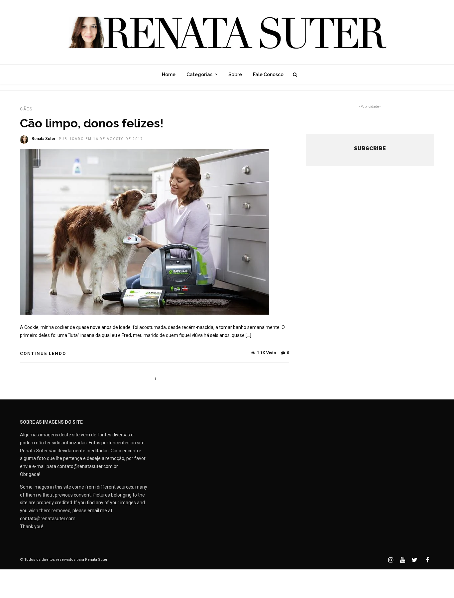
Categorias (199, 74)
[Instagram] (390, 560)
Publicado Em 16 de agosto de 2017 (101, 139)
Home (168, 74)
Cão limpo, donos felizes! (92, 123)
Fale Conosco (268, 74)
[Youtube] (402, 560)
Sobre (235, 74)
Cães (26, 109)
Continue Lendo (43, 353)
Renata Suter (44, 138)
